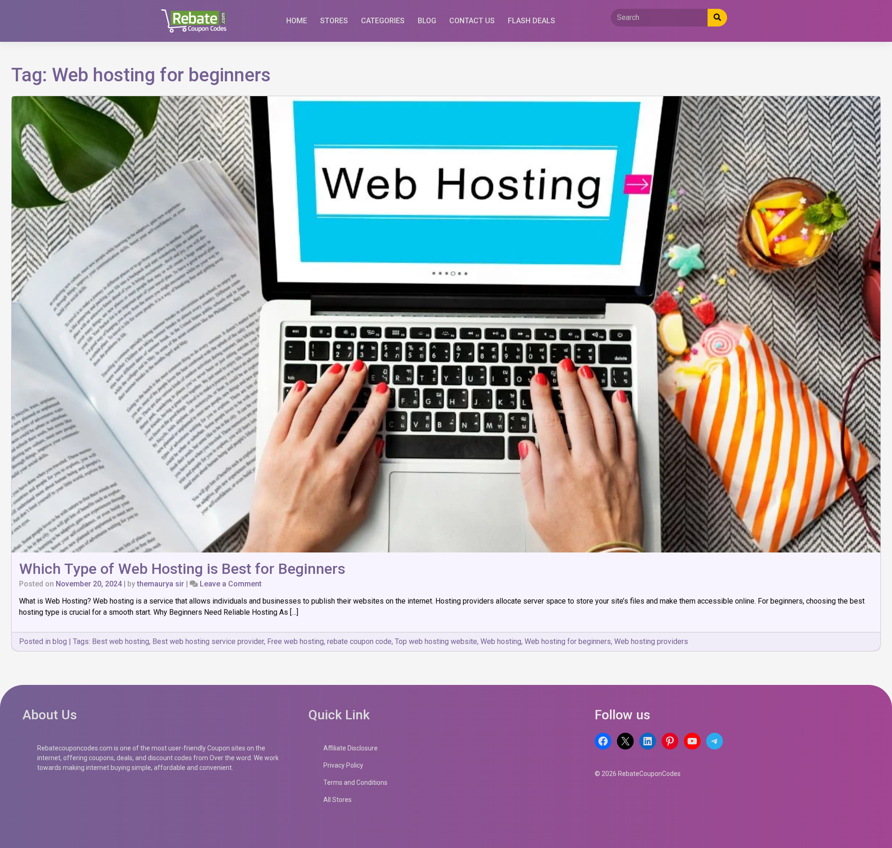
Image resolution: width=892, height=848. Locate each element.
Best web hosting (120, 641)
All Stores (337, 799)
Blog (427, 20)
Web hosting (500, 641)
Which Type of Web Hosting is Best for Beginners (182, 569)
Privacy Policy (343, 765)
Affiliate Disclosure (350, 748)
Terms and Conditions (355, 782)
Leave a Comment (231, 583)
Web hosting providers (651, 641)
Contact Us (472, 20)
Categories (383, 20)
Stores (334, 20)
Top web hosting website (436, 641)
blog (59, 641)
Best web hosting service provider (208, 641)
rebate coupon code (359, 641)
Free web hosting (295, 641)
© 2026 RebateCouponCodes (638, 773)
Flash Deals (531, 20)
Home (296, 20)
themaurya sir (160, 583)
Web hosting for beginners (568, 641)
